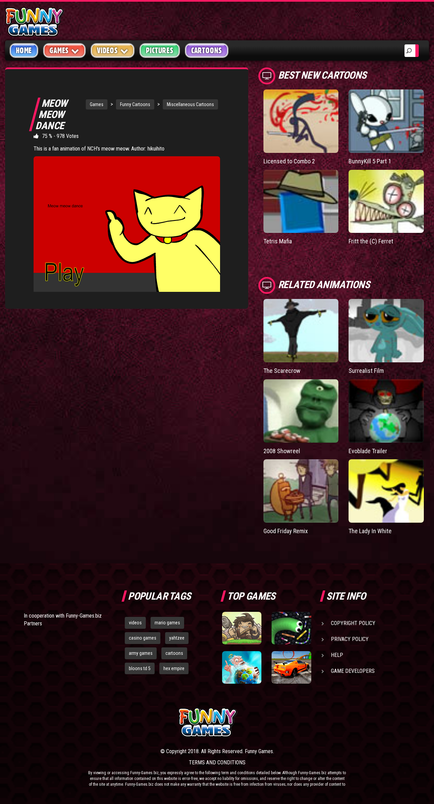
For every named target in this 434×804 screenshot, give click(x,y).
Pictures (159, 50)
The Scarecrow (281, 370)
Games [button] (59, 50)
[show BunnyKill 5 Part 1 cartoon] (386, 121)
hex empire (173, 668)
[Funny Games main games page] (294, 722)
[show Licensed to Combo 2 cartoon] (301, 121)
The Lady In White (370, 531)
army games (141, 653)
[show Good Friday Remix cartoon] (301, 491)
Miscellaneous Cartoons (190, 104)
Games (96, 104)
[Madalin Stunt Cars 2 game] (291, 667)
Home (24, 50)
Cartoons (206, 50)
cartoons (174, 653)
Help (337, 655)
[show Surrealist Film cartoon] (386, 330)
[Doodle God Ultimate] (241, 667)
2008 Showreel (281, 451)
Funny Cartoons (135, 104)
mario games (167, 622)
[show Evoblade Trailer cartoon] (386, 411)
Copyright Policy (353, 623)
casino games (142, 638)
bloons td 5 (140, 668)
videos (135, 622)
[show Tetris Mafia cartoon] (301, 201)
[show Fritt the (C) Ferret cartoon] (386, 201)
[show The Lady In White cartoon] (386, 491)
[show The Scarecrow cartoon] (301, 330)
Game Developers (353, 671)
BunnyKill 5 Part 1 (370, 161)
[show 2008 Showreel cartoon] (301, 411)
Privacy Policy (350, 639)
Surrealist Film (366, 370)
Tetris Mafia (277, 241)
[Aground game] (241, 628)
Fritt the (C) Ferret (371, 241)
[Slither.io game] (291, 628)
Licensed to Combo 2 (289, 161)
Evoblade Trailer (368, 451)
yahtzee (176, 638)
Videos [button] (107, 50)
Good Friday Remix (285, 531)
